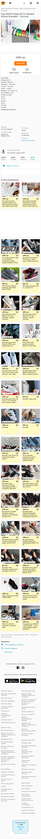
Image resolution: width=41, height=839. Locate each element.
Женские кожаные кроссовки (7, 707)
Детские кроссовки (7, 793)
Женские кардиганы (8, 701)
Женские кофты (6, 720)
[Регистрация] (31, 3)
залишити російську (20, 833)
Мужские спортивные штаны (29, 765)
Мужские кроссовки (28, 740)
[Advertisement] (20, 48)
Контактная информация (26, 795)
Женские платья (6, 698)
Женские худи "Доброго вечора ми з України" (28, 695)
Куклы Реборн (6, 769)
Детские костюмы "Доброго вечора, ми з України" (8, 734)
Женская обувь (6, 704)
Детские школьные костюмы (7, 747)
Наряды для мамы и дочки (29, 708)
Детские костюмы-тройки (7, 742)
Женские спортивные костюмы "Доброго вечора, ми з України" (29, 702)
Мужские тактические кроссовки (29, 777)
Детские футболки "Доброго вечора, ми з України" (8, 752)
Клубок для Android (28, 813)
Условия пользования (26, 803)
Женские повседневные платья (6, 715)
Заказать (20, 63)
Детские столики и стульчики (28, 734)
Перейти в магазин (12, 166)
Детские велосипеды (8, 764)
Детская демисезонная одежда (27, 718)
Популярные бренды (29, 791)
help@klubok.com (27, 807)
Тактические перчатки (26, 761)
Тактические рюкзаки (8, 722)
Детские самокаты (28, 711)
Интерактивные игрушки (6, 790)
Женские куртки (6, 691)
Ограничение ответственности (27, 799)
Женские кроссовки (28, 140)
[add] (24, 3)
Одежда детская (6, 739)
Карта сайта (26, 783)
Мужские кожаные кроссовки (28, 756)
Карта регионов (27, 786)
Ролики (3, 786)
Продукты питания (7, 772)
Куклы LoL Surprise (28, 714)
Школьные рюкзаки (7, 796)
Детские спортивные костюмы (8, 800)
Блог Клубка (26, 788)
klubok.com (3, 3)
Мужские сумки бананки (27, 772)
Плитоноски (5, 711)
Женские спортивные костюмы (8, 694)
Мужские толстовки (28, 769)
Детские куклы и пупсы (6, 780)
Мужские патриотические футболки (27, 751)
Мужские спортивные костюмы (29, 746)
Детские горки (6, 727)
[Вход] (37, 3)
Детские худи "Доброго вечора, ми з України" (29, 724)
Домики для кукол (7, 730)
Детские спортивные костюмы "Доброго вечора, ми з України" (8, 759)
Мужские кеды (26, 743)
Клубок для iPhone (28, 810)
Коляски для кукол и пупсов (8, 775)
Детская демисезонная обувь (29, 730)
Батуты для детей (7, 783)
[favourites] (10, 3)
